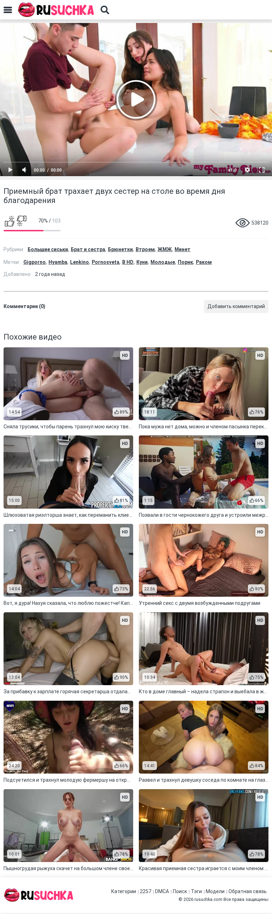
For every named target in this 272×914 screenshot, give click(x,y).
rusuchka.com (208, 899)
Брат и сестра (88, 249)
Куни (142, 262)
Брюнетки (120, 249)
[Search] (105, 10)
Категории (123, 891)
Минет (183, 249)
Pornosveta (105, 262)
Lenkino (79, 262)
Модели (215, 891)
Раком (204, 262)
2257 (145, 891)
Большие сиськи (48, 249)
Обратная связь (247, 891)
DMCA (162, 891)
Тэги (196, 891)
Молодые (163, 262)
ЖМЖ (165, 249)
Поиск (180, 891)
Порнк (185, 262)
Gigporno (34, 262)
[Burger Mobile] (8, 10)
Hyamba (58, 262)
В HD (128, 262)
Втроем (145, 249)
